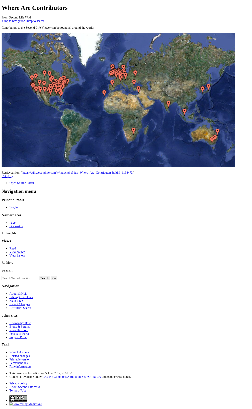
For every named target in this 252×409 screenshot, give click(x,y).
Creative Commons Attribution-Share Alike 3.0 (72, 376)
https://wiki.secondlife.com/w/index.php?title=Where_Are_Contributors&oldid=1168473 (77, 172)
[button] (3, 233)
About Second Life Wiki (24, 387)
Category (7, 176)
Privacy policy (18, 383)
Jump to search (35, 21)
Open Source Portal (21, 182)
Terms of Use (17, 390)
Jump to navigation (13, 21)
